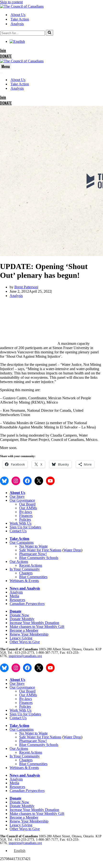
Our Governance (22, 500)
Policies (25, 519)
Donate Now (19, 615)
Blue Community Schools (38, 558)
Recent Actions (30, 565)
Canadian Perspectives (27, 604)
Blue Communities (33, 577)
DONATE (6, 56)
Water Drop (72, 550)
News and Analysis (25, 588)
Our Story (17, 496)
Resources (17, 600)
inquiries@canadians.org (25, 656)
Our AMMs (28, 508)
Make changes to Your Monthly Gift (37, 627)
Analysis (17, 24)
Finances (26, 516)
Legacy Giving (21, 638)
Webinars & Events (24, 581)
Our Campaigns (22, 542)
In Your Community (25, 569)
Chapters (26, 573)
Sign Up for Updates (25, 527)
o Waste (42, 546)
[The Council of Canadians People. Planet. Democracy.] (22, 6)
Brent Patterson (26, 287)
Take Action (20, 19)
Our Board (27, 504)
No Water (27, 546)
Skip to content (11, 2)
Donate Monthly (22, 619)
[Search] (49, 33)
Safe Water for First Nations (40, 550)
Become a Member (24, 630)
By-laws (25, 512)
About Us (18, 15)
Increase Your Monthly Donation (34, 623)
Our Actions (19, 561)
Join (3, 50)
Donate (15, 611)
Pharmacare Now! (33, 554)
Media (14, 596)
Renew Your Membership (29, 634)
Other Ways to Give (25, 642)
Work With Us (20, 523)
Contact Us (18, 531)
